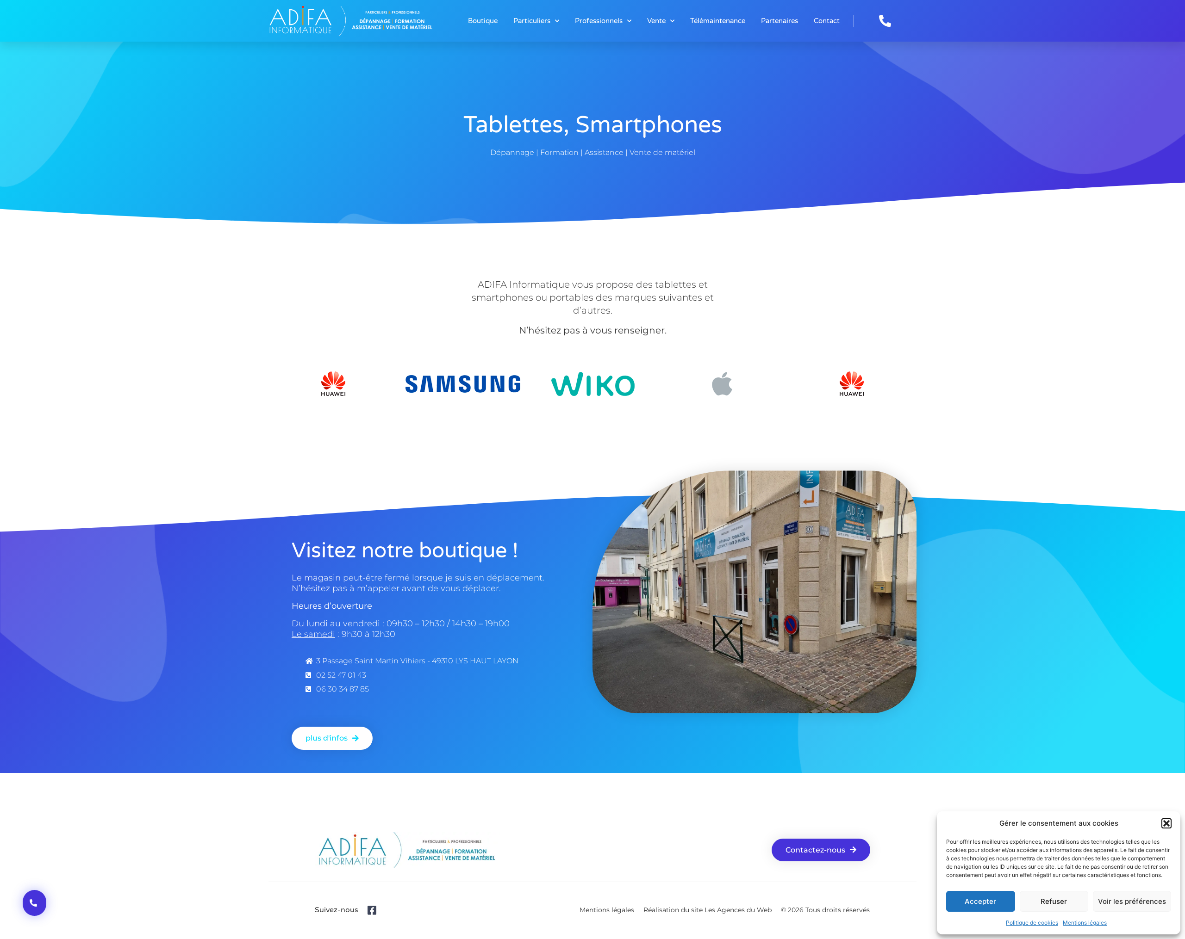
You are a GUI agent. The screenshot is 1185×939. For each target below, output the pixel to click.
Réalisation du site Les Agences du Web (707, 910)
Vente (656, 21)
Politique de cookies (1032, 922)
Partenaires (779, 21)
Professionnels (599, 21)
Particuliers (531, 21)
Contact (827, 21)
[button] (1166, 823)
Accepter (980, 901)
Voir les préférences (1132, 901)
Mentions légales (1085, 922)
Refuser (1054, 901)
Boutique (483, 21)
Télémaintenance (717, 21)
